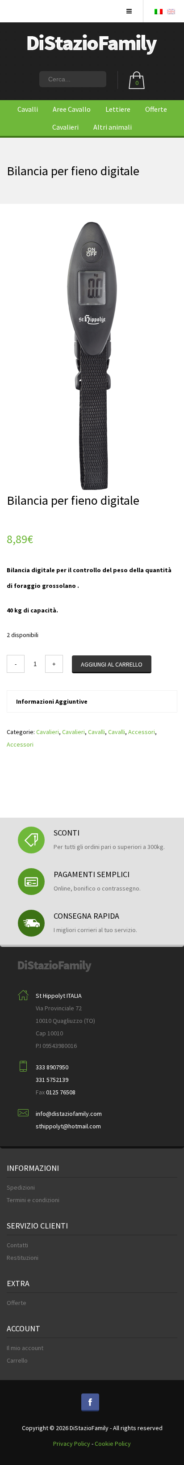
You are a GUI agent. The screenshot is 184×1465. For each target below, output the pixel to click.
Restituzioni (22, 1258)
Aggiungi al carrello (111, 664)
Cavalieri (65, 126)
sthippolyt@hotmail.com (68, 1126)
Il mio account (25, 1348)
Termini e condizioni (33, 1200)
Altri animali (112, 126)
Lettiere (117, 109)
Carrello (17, 1360)
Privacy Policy (71, 1444)
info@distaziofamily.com (69, 1114)
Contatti (17, 1245)
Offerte (156, 109)
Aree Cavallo (72, 109)
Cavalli (27, 109)
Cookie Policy (113, 1444)
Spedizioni (21, 1187)
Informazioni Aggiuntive (52, 701)
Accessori (141, 732)
